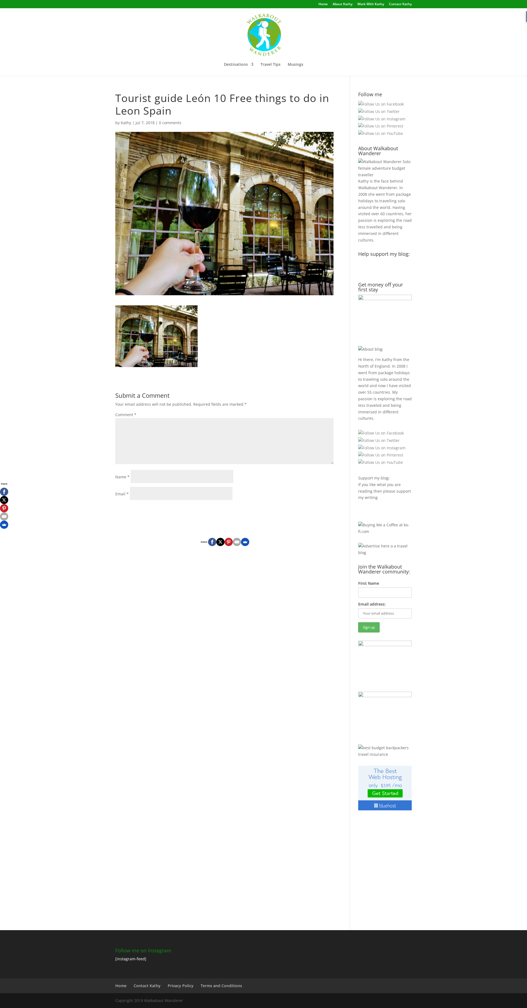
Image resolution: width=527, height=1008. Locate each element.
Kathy (126, 122)
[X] (220, 542)
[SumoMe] (245, 542)
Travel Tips (270, 65)
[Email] (237, 542)
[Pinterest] (229, 542)
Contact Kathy (400, 4)
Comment (125, 414)
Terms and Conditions (221, 985)
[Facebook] (212, 542)
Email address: (372, 604)
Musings (295, 65)
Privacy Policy (181, 985)
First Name (368, 583)
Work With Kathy (370, 4)
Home (323, 4)
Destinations (236, 65)
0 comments (170, 122)
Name (122, 476)
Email (122, 493)
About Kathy (342, 4)
